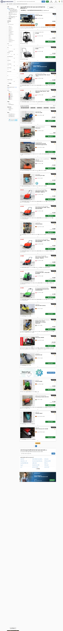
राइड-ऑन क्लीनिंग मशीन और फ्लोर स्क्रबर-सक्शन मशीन (14, 10)
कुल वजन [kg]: (9, 67)
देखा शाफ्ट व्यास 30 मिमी (35, 465)
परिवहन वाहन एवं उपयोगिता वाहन (13, 15)
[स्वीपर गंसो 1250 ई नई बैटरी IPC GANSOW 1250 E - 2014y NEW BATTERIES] (27, 276)
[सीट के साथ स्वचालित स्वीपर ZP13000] (27, 37)
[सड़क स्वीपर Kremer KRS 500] (27, 19)
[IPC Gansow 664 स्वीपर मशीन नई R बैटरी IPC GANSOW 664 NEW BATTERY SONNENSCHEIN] (27, 292)
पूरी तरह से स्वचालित (35, 467)
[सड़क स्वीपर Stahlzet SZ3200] (27, 385)
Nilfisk (10, 30)
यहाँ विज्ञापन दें (13, 628)
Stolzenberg (11, 34)
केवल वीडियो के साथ (12, 115)
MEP (10, 37)
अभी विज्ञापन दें (52, 70)
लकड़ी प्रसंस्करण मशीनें (13, 16)
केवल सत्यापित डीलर (12, 116)
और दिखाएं (38, 468)
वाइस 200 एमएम (46, 467)
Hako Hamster (53, 107)
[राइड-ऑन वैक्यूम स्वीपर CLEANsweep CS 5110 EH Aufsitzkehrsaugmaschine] (27, 147)
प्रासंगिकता (51, 7)
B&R (10, 35)
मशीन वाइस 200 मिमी (47, 461)
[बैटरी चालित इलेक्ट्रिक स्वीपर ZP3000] (27, 52)
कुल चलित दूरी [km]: (10, 56)
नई (10, 103)
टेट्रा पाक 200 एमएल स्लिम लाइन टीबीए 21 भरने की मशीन (40, 461)
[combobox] (13, 92)
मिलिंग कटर (46, 463)
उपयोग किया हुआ (11, 104)
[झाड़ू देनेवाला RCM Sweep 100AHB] (27, 341)
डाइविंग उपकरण (34, 463)
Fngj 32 (21, 465)
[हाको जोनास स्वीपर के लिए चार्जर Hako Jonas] (27, 131)
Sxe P (21, 467)
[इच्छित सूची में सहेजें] (54, 33)
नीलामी (10, 109)
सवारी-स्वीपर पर (39, 107)
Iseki (10, 36)
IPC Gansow (11, 31)
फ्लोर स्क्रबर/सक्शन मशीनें (25, 107)
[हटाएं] (25, 10)
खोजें (44, 1)
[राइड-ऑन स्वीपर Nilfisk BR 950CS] (27, 227)
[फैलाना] (38, 29)
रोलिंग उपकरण (46, 465)
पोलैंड (11, 95)
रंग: (7, 75)
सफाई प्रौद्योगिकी (11, 8)
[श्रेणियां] (14, 1)
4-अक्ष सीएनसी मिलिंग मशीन (24, 463)
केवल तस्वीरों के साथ (12, 114)
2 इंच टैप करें (22, 459)
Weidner (10, 41)
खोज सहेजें (38, 443)
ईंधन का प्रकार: (9, 71)
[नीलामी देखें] (54, 15)
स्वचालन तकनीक (12, 17)
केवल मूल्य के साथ (11, 51)
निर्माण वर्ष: (8, 52)
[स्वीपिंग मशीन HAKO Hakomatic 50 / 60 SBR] (27, 432)
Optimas (10, 39)
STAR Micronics (12, 40)
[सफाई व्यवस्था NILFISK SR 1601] (27, 358)
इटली (11, 99)
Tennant (10, 27)
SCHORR (10, 32)
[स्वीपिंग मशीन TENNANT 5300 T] (27, 417)
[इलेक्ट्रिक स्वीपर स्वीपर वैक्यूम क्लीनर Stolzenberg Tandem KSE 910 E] (27, 400)
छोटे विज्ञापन (11, 108)
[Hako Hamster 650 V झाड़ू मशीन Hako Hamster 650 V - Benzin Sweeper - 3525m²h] (27, 261)
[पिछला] (53, 105)
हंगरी (11, 97)
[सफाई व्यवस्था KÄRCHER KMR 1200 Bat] (27, 309)
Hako (10, 26)
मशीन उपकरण (46, 459)
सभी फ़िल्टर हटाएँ (46, 10)
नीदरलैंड (11, 96)
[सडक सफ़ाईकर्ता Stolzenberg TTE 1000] (27, 179)
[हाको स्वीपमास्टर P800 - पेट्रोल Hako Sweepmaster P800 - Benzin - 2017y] (27, 78)
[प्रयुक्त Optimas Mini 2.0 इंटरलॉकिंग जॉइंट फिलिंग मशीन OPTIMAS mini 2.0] (27, 164)
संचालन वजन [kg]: (9, 79)
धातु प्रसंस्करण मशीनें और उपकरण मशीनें (13, 13)
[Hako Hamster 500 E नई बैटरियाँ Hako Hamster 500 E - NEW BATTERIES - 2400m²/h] (27, 194)
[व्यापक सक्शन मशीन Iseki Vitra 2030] (27, 116)
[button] (61, 1)
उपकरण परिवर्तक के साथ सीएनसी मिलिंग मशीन (39, 459)
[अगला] (33, 19)
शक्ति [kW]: (9, 60)
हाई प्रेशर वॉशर (33, 107)
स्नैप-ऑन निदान (46, 107)
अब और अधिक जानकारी (51, 372)
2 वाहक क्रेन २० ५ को (23, 461)
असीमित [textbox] (10, 91)
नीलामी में (50, 25)
